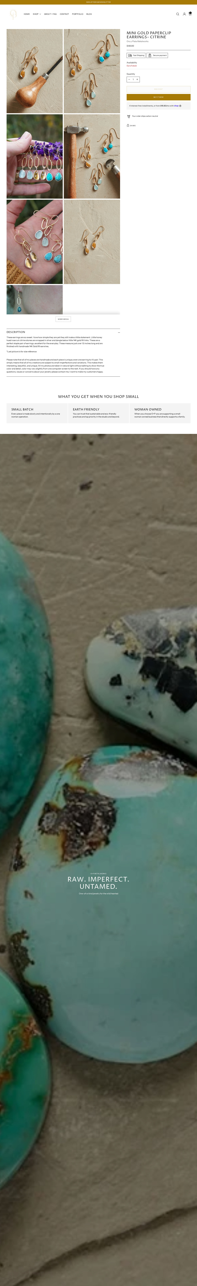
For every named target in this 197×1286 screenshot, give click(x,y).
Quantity (131, 74)
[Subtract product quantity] (129, 79)
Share (133, 125)
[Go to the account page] (183, 14)
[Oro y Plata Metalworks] (13, 14)
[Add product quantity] (137, 79)
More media (63, 319)
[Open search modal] (177, 14)
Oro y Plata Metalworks (137, 41)
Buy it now (159, 97)
